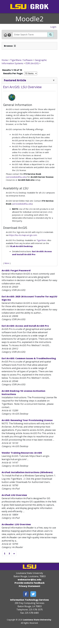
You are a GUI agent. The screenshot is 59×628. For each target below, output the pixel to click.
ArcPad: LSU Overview (14, 495)
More (6, 263)
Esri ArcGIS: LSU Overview (22, 87)
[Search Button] (50, 34)
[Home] (5, 34)
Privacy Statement (29, 586)
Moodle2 (29, 18)
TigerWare (41, 240)
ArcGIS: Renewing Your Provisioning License (27, 420)
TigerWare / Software (21, 60)
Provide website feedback (30, 582)
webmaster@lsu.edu (29, 579)
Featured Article (15, 80)
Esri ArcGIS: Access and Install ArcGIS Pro (25, 325)
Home (5, 60)
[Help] (9, 34)
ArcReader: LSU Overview (16, 524)
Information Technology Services (29, 599)
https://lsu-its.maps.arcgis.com (23, 235)
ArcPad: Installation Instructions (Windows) (27, 472)
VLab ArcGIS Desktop (21, 246)
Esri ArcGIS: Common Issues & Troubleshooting (29, 358)
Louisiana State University (37, 619)
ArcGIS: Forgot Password (16, 270)
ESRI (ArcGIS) (32, 63)
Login (53, 26)
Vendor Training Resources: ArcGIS (22, 452)
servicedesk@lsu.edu (16, 177)
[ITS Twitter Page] (33, 594)
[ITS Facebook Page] (26, 594)
